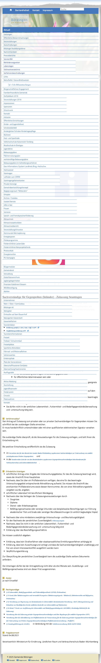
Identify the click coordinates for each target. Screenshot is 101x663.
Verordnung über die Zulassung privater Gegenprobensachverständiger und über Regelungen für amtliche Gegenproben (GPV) (48, 614)
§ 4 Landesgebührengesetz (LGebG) (18, 624)
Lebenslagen (9, 66)
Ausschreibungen (10, 44)
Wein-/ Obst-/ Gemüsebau (14, 303)
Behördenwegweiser (12, 62)
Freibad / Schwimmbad (13, 340)
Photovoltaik (8, 250)
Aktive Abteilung (10, 381)
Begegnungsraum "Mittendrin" (15, 190)
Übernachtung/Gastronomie (15, 369)
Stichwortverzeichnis (12, 69)
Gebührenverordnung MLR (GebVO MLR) (67, 624)
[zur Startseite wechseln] (15, 25)
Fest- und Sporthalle (11, 138)
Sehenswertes (9, 355)
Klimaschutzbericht (11, 226)
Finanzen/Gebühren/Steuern (15, 284)
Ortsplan (7, 194)
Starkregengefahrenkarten (14, 180)
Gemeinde (8, 84)
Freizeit (6, 337)
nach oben (47, 660)
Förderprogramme (11, 240)
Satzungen (8, 34)
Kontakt (36, 10)
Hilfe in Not (8, 205)
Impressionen (9, 103)
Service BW (8, 59)
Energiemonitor (10, 254)
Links (6, 76)
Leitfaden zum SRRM (12, 176)
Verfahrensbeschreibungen (14, 73)
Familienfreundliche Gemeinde (15, 92)
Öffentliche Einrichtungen (14, 120)
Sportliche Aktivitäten (12, 347)
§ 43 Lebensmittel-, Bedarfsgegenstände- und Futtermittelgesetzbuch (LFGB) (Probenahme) (36, 592)
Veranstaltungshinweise (13, 229)
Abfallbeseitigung (10, 287)
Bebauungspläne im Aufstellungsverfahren (20, 162)
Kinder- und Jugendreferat (14, 124)
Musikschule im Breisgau (13, 145)
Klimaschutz (8, 219)
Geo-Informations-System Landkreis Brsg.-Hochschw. (25, 166)
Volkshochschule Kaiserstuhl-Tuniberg (18, 141)
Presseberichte (9, 55)
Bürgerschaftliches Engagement (16, 89)
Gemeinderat (9, 270)
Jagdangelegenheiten (12, 280)
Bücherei (7, 134)
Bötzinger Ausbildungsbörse (14, 48)
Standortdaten (9, 324)
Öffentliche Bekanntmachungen (16, 37)
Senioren (7, 212)
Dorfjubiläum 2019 (11, 96)
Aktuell (7, 29)
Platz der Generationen (12, 362)
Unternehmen (9, 300)
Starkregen (8, 173)
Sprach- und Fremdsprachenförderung (18, 215)
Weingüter (8, 310)
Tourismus (8, 329)
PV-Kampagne (9, 257)
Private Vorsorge (10, 183)
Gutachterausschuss (12, 277)
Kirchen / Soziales (10, 198)
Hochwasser (8, 169)
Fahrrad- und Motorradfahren (15, 351)
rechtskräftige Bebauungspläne (16, 159)
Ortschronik (8, 110)
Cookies (57, 660)
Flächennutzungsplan (12, 155)
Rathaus (7, 262)
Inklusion (7, 117)
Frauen (6, 208)
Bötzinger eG (9, 307)
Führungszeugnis (58, 521)
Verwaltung (8, 273)
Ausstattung (8, 385)
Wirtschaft (8, 295)
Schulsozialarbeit (10, 127)
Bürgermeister (9, 266)
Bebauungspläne (10, 152)
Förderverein (9, 392)
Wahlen (7, 291)
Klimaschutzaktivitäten (13, 222)
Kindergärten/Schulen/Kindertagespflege (20, 131)
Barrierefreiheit (22, 10)
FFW (6, 377)
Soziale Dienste (10, 201)
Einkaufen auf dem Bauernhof (15, 314)
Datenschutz (35, 660)
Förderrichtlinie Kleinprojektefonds (17, 247)
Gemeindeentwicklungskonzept (16, 187)
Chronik (7, 395)
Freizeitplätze (9, 344)
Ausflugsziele (9, 372)
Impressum (48, 10)
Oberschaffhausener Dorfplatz (15, 365)
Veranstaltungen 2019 (12, 99)
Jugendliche (8, 148)
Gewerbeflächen (10, 321)
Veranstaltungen (10, 41)
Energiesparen (9, 236)
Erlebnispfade (9, 358)
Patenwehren (9, 399)
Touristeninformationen (13, 333)
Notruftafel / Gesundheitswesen (16, 80)
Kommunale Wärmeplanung (14, 233)
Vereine (92, 377)
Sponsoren (8, 106)
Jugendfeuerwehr (10, 388)
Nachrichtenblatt (10, 51)
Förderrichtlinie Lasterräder (14, 243)
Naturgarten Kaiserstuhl (13, 317)
